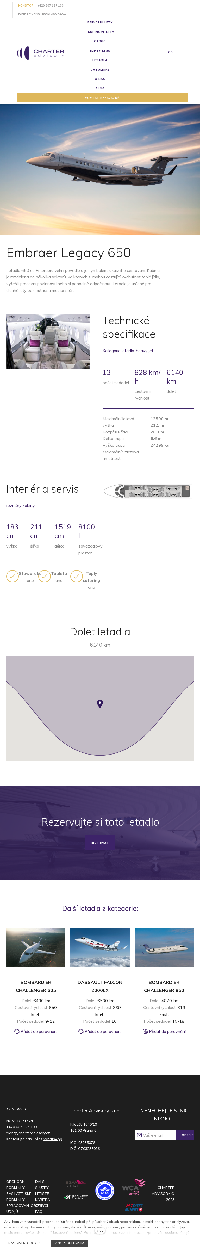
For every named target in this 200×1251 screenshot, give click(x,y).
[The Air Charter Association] (76, 1197)
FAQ (38, 1211)
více (100, 1230)
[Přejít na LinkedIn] (40, 1153)
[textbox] (30, 577)
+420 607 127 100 (51, 5)
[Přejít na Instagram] (20, 1153)
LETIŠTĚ (42, 1193)
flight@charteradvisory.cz (42, 13)
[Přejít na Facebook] (10, 1153)
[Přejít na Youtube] (30, 1153)
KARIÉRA (42, 1199)
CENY (40, 1205)
